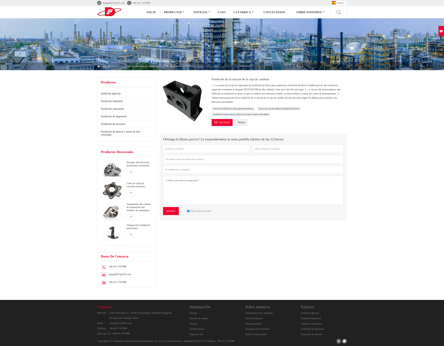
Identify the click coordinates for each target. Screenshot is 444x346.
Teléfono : (102, 328)
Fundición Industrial (112, 101)
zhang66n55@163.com (113, 3)
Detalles (241, 122)
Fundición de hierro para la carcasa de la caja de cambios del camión (240, 114)
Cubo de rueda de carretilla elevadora (136, 185)
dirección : (102, 313)
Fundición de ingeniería (114, 116)
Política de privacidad (256, 334)
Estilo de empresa (254, 318)
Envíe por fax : (104, 333)
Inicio (151, 12)
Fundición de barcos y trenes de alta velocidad (120, 133)
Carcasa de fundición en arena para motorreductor (233, 108)
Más (131, 171)
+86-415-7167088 (141, 3)
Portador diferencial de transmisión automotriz (138, 164)
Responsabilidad (253, 323)
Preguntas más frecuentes (257, 329)
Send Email (222, 122)
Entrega (193, 313)
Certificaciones (197, 329)
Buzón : (101, 323)
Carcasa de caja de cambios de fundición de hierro (279, 108)
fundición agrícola (111, 93)
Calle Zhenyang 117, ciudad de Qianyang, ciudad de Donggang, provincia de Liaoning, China (140, 315)
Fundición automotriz (112, 108)
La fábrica (242, 12)
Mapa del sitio (196, 334)
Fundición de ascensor (113, 123)
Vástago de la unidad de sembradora (138, 227)
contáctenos (274, 12)
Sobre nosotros (309, 12)
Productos (173, 12)
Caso (221, 12)
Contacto (104, 307)
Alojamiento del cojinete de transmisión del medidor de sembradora (139, 207)
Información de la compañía (259, 313)
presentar (170, 211)
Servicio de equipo (199, 318)
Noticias (194, 323)
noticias (200, 12)
